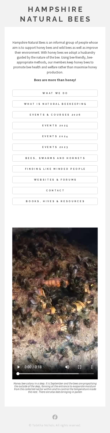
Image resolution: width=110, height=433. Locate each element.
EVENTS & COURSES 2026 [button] (55, 114)
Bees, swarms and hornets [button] (55, 158)
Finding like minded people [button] (55, 168)
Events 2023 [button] (55, 147)
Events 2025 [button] (55, 125)
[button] (55, 417)
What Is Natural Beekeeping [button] (55, 103)
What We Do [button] (55, 93)
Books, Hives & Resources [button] (55, 201)
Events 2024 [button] (55, 136)
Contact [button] (55, 190)
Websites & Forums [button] (55, 179)
